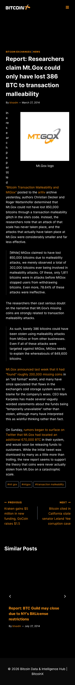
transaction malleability (49, 484)
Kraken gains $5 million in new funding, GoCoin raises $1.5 (16, 513)
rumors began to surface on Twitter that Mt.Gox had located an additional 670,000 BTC (35, 434)
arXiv (41, 192)
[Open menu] (67, 7)
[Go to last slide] (10, 596)
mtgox (26, 484)
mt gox (12, 484)
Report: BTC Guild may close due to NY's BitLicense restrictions (34, 613)
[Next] (65, 596)
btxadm (13, 102)
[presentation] (37, 579)
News (36, 51)
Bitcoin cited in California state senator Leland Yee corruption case (56, 513)
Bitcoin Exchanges (18, 51)
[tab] (30, 639)
